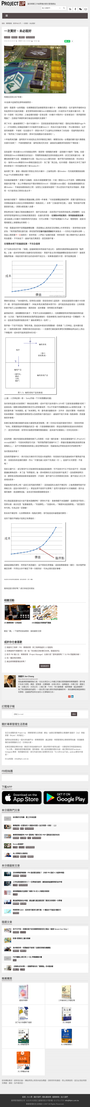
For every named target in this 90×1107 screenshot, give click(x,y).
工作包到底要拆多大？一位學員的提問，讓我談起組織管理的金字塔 (37, 882)
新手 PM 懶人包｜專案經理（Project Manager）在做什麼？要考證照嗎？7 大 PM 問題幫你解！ (44, 654)
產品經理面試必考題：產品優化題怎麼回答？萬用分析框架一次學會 (37, 900)
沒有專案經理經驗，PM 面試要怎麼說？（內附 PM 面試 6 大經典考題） (39, 873)
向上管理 (16, 856)
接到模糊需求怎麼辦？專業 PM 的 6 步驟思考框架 (31, 891)
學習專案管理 (30, 37)
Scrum (21, 847)
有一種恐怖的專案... (14, 658)
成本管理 (7, 37)
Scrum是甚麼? (18, 844)
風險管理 (14, 37)
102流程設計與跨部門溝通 (41, 623)
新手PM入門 (17, 23)
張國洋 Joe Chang (24, 41)
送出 (74, 714)
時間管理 (16, 913)
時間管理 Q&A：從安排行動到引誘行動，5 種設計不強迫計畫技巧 (37, 910)
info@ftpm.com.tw (72, 1100)
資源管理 (16, 932)
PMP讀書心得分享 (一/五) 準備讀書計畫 (27, 957)
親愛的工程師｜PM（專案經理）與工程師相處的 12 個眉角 (30, 647)
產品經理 (23, 876)
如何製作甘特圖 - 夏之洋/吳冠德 (24, 817)
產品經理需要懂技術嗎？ (16, 661)
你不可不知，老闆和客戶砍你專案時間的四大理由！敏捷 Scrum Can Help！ (41, 929)
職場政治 (23, 856)
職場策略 (16, 838)
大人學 (29, 1097)
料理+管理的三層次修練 (21, 938)
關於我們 (37, 1097)
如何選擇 (16, 828)
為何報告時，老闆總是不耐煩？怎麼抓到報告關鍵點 (32, 948)
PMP (21, 828)
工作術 (15, 847)
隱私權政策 (46, 1097)
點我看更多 (45, 666)
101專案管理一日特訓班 (13, 623)
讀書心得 (16, 969)
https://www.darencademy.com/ (28, 679)
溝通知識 (23, 951)
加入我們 (64, 1097)
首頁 (3, 23)
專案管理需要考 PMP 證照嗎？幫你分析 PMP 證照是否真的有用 (36, 835)
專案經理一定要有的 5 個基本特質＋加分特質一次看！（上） (35, 825)
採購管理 (21, 37)
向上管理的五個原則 (20, 853)
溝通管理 (30, 856)
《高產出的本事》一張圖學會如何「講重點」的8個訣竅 (33, 966)
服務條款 (55, 1097)
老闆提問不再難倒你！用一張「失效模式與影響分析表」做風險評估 (33, 651)
